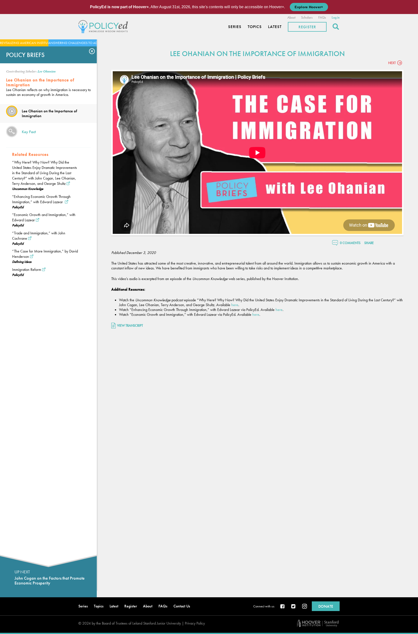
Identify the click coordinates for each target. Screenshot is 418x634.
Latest (275, 26)
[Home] (104, 26)
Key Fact (29, 131)
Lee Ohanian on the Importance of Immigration (49, 113)
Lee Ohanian (46, 71)
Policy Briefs (25, 55)
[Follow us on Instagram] (304, 607)
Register (307, 26)
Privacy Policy (195, 623)
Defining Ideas (21, 261)
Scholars (307, 17)
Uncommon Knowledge (27, 189)
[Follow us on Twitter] (293, 607)
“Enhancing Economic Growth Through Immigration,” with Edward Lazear (41, 199)
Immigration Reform (26, 269)
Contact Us (181, 606)
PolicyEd (17, 207)
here (234, 304)
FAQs (322, 17)
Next (392, 63)
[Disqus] (257, 396)
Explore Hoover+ (309, 7)
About (291, 17)
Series (234, 26)
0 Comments (350, 243)
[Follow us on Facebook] (282, 607)
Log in (336, 17)
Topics (255, 26)
